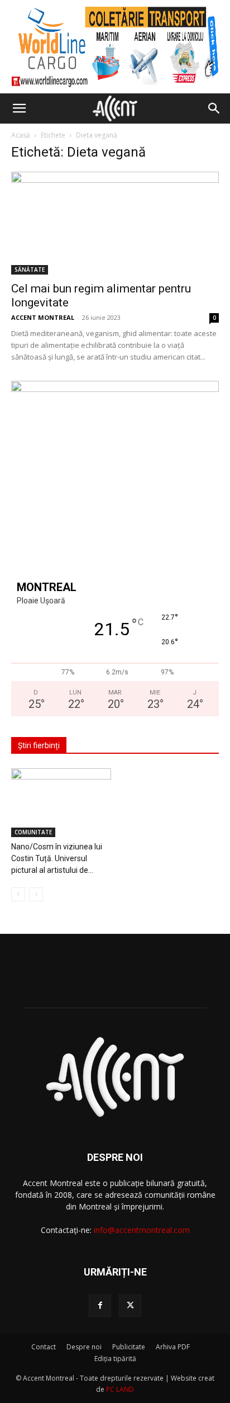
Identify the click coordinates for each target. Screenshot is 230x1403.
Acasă (20, 135)
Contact (43, 1347)
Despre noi (84, 1347)
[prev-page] (18, 894)
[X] (130, 1306)
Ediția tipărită (115, 1358)
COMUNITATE (33, 832)
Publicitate (128, 1347)
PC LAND (120, 1389)
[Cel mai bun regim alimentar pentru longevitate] (115, 223)
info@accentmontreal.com (142, 1230)
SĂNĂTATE (30, 269)
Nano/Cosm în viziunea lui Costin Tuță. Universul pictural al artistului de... (56, 858)
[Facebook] (100, 1306)
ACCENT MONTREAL (42, 317)
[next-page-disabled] (36, 894)
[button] (19, 108)
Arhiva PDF (173, 1347)
